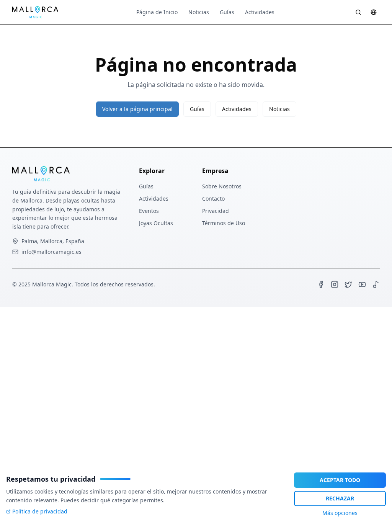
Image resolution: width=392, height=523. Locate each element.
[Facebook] (321, 284)
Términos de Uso (223, 223)
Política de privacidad (39, 511)
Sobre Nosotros (222, 186)
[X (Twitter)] (348, 284)
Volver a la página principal (137, 109)
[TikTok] (376, 284)
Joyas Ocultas (156, 223)
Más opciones (340, 512)
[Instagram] (334, 284)
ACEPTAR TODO (340, 480)
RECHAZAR (340, 498)
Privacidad (215, 210)
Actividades (259, 12)
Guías (227, 12)
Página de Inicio (157, 12)
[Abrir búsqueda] (358, 12)
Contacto (213, 198)
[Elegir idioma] (374, 12)
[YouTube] (362, 284)
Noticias (198, 12)
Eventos (149, 210)
